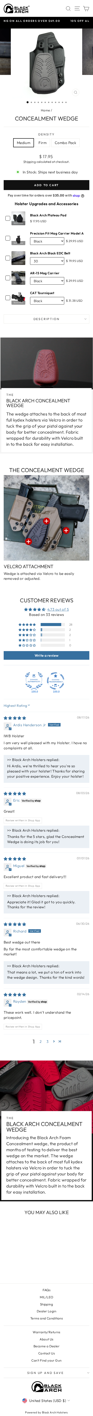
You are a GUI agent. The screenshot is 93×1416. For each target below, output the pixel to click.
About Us (46, 1339)
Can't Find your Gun (46, 1360)
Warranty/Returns (46, 1332)
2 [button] (41, 1041)
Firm (42, 142)
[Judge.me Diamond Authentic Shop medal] (34, 681)
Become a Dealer (46, 1346)
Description (47, 319)
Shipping (29, 162)
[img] (15, 718)
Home (45, 110)
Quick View (18, 223)
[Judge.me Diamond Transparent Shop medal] (55, 681)
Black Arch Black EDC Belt (50, 253)
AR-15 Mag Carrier (44, 273)
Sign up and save (45, 1373)
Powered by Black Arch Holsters (46, 1412)
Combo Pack (65, 142)
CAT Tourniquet (42, 293)
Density (46, 134)
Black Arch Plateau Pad (48, 215)
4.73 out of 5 (58, 609)
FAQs (47, 1290)
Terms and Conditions (46, 1318)
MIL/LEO (46, 1297)
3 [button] (47, 1041)
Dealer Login (46, 1311)
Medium (23, 142)
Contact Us (46, 1353)
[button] (27, 624)
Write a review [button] (47, 655)
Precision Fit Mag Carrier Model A (57, 233)
